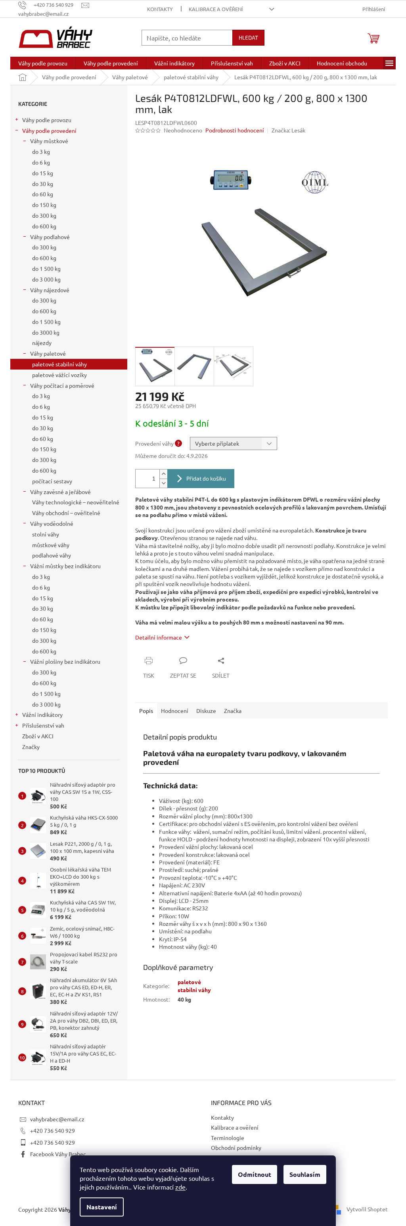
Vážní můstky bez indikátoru (65, 565)
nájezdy (42, 342)
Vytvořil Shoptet (367, 1209)
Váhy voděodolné (51, 523)
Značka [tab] (232, 710)
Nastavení (101, 1207)
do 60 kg (42, 193)
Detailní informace (158, 637)
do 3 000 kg (46, 279)
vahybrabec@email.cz (57, 1119)
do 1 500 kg (46, 268)
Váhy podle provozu (46, 119)
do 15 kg (42, 172)
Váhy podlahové (50, 236)
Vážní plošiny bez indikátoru (65, 661)
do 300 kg (44, 215)
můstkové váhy (50, 544)
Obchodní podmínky (236, 1147)
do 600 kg (44, 226)
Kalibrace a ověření (216, 9)
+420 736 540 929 (52, 1130)
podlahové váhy (51, 555)
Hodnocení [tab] (174, 710)
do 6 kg (41, 162)
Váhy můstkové (49, 140)
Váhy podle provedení (49, 130)
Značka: (288, 130)
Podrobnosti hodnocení (234, 130)
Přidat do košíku (206, 478)
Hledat (248, 37)
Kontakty (160, 9)
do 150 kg (44, 204)
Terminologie (227, 1137)
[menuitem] (42, 63)
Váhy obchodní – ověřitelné (66, 512)
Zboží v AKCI (38, 735)
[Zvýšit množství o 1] (163, 474)
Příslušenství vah (43, 725)
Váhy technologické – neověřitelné (75, 502)
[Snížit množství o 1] (163, 483)
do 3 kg (41, 151)
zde (180, 1187)
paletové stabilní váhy (59, 364)
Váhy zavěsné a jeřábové (60, 491)
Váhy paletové (48, 353)
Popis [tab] (146, 710)
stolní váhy (45, 534)
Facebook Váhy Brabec (58, 1153)
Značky (31, 746)
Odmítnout (254, 1174)
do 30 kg (42, 183)
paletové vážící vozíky (59, 374)
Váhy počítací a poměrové (62, 385)
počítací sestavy (52, 481)
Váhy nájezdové (49, 289)
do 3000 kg (45, 332)
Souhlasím (304, 1174)
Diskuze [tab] (206, 710)
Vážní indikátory (42, 714)
